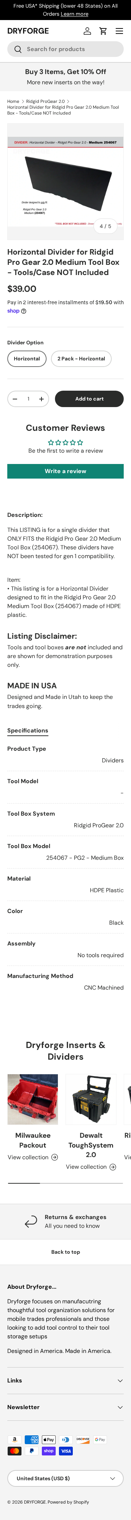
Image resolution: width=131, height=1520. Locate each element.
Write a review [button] (65, 471)
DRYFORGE (35, 1502)
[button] (103, 31)
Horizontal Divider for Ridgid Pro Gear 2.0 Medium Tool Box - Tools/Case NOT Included (63, 110)
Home (13, 101)
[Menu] (119, 31)
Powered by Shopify (68, 1502)
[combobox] (65, 49)
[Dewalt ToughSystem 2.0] (91, 1099)
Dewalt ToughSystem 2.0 (91, 1145)
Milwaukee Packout (33, 1140)
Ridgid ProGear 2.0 (45, 101)
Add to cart (89, 398)
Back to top (65, 1252)
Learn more (74, 14)
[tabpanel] (65, 868)
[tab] (27, 730)
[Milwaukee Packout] (33, 1099)
